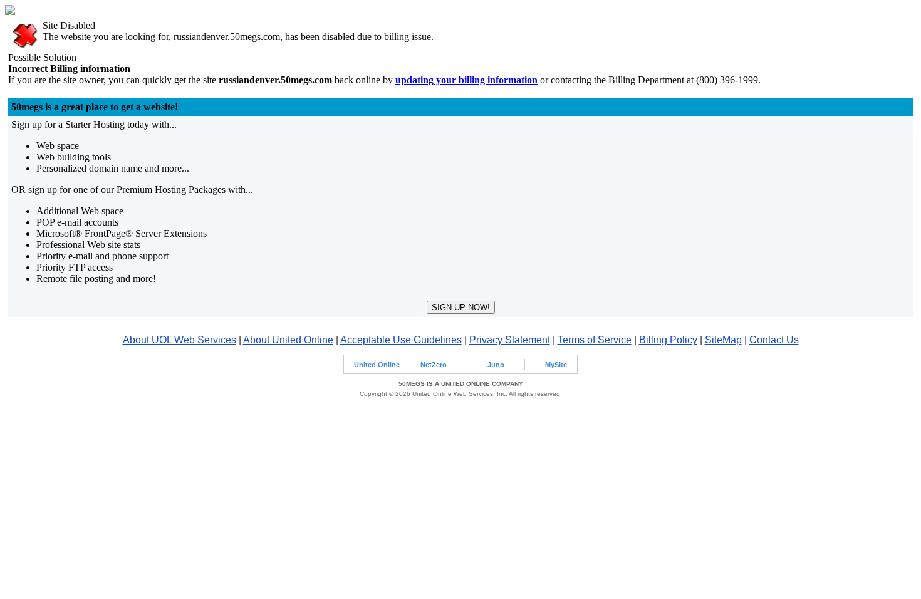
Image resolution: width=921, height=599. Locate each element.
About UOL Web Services (179, 340)
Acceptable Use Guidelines (401, 340)
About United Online (288, 340)
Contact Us (774, 340)
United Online (377, 364)
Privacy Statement (509, 340)
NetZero (433, 364)
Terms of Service (595, 340)
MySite (556, 364)
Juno (495, 364)
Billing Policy (668, 340)
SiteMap (723, 340)
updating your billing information (466, 80)
